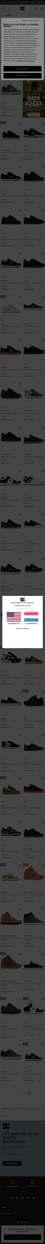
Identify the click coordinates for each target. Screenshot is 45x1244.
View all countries (22, 628)
